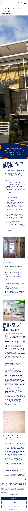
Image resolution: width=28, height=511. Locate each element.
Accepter (13, 498)
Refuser (14, 502)
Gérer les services (14, 494)
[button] (26, 479)
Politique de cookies (13, 509)
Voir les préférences (14, 506)
